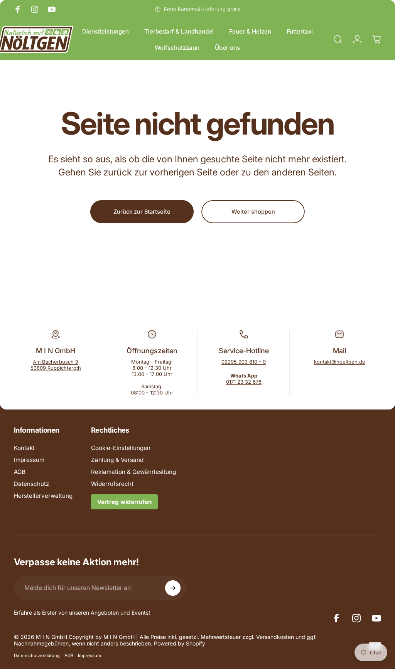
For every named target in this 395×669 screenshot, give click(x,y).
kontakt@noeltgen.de (339, 362)
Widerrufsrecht (112, 483)
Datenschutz (31, 483)
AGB (19, 471)
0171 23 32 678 (244, 382)
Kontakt (24, 448)
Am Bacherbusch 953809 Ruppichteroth (55, 365)
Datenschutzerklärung (37, 655)
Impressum (29, 459)
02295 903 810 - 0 (243, 362)
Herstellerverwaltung (43, 495)
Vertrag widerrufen (124, 502)
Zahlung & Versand (117, 459)
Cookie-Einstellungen (120, 448)
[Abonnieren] (173, 588)
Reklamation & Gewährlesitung (133, 471)
